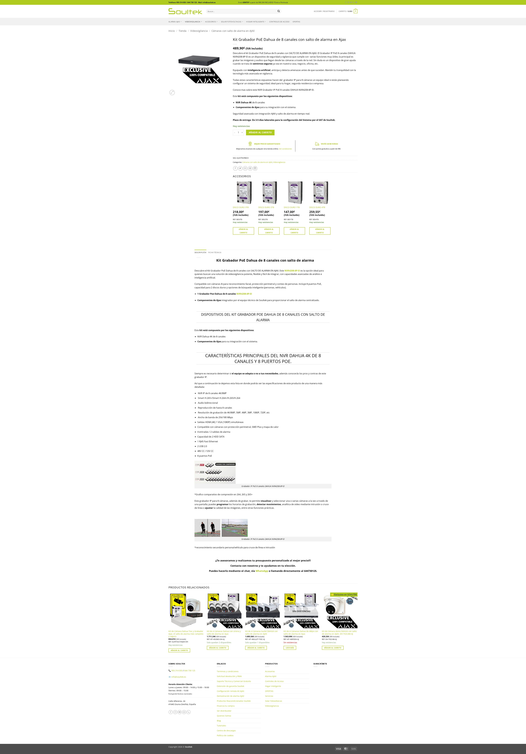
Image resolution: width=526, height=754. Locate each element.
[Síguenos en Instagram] (348, 2)
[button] (324, 11)
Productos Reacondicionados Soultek (234, 701)
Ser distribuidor (224, 710)
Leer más (290, 648)
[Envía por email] (245, 168)
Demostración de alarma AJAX (230, 696)
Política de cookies (225, 735)
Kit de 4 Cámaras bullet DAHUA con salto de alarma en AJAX (261, 632)
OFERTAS (296, 21)
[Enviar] (278, 11)
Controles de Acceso (279, 21)
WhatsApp (262, 571)
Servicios (269, 696)
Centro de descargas (226, 730)
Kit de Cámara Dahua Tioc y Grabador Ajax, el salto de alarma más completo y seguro (185, 634)
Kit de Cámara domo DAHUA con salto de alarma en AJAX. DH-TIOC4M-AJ (339, 632)
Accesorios (210, 21)
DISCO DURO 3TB (241, 207)
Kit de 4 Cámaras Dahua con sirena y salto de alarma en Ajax (224, 632)
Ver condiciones (285, 149)
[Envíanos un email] (351, 2)
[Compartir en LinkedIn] (255, 168)
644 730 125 (189, 670)
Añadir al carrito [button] (243, 231)
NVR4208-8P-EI (292, 270)
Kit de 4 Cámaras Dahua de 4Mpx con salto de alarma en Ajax (301, 632)
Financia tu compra (226, 706)
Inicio (171, 30)
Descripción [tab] (200, 252)
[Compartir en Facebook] (235, 168)
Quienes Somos (224, 715)
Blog (219, 720)
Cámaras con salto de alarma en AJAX (233, 30)
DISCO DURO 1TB (292, 207)
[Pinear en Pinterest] (250, 168)
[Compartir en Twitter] (240, 168)
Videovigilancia (192, 21)
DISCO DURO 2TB (266, 207)
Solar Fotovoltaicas (231, 21)
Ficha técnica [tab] (214, 252)
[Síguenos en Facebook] (346, 2)
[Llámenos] (353, 2)
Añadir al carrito (260, 132)
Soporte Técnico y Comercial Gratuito (234, 681)
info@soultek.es (178, 677)
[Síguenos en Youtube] (356, 2)
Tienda (182, 30)
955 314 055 (176, 670)
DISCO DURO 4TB (317, 207)
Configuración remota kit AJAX (230, 691)
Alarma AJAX (174, 21)
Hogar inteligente (255, 21)
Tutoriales (221, 725)
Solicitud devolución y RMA (229, 676)
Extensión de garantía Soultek (230, 686)
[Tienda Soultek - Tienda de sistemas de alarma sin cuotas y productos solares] (185, 11)
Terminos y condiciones (227, 671)
